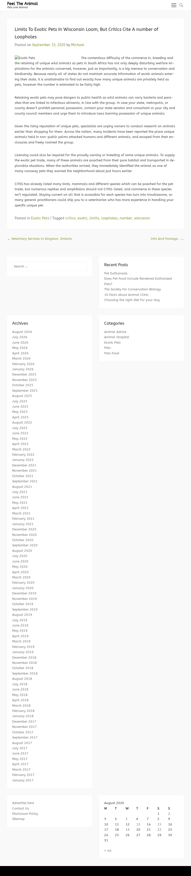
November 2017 (24, 727)
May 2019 (20, 630)
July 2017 (19, 748)
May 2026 (20, 348)
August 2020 (22, 551)
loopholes (109, 218)
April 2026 (20, 353)
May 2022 (20, 438)
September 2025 (25, 390)
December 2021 (24, 465)
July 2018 (19, 684)
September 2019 (25, 609)
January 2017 (23, 780)
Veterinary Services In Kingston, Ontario (39, 239)
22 (159, 829)
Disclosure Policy (25, 813)
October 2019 (22, 604)
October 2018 (22, 668)
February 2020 (23, 582)
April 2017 (20, 764)
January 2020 (23, 588)
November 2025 (24, 380)
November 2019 (24, 599)
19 (128, 829)
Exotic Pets (40, 218)
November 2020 (24, 535)
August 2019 (22, 615)
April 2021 (20, 508)
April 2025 (20, 417)
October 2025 (22, 385)
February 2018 (23, 711)
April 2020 (20, 572)
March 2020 (21, 577)
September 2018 (25, 673)
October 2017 (22, 732)
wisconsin (142, 218)
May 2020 (20, 566)
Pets (107, 348)
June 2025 (20, 406)
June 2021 (20, 497)
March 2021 (21, 513)
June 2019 (20, 625)
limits (94, 218)
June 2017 (20, 753)
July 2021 (19, 492)
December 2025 (24, 374)
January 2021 (23, 524)
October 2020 (22, 540)
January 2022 (23, 460)
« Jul (108, 850)
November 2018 (24, 663)
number (126, 218)
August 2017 (22, 743)
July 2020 (19, 556)
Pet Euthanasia (115, 273)
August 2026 (22, 332)
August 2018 (22, 679)
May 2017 (20, 759)
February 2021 (23, 518)
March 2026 (21, 358)
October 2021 (22, 476)
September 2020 (25, 545)
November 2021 (24, 470)
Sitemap (18, 819)
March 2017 (21, 769)
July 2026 (19, 337)
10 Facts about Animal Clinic (126, 295)
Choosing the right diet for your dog (132, 300)
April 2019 (20, 636)
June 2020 (20, 561)
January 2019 (23, 652)
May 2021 (20, 502)
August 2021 (22, 487)
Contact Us (20, 808)
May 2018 (20, 695)
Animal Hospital (116, 337)
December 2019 (24, 593)
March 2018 (21, 705)
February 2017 (23, 775)
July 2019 (19, 620)
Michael (77, 45)
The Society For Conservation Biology (132, 289)
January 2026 (23, 369)
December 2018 (24, 657)
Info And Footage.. (167, 239)
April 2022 (20, 444)
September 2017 (25, 737)
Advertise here (23, 803)
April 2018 (20, 700)
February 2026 (23, 364)
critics (70, 218)
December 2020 (24, 529)
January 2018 (23, 716)
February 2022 (23, 454)
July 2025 (19, 401)
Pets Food (111, 353)
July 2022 (19, 428)
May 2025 (20, 412)
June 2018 (20, 689)
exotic (83, 218)
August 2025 (22, 396)
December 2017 (24, 721)
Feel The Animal (22, 3)
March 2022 (21, 449)
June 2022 (20, 433)
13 (138, 824)
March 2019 (21, 641)
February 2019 (23, 647)
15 (159, 824)
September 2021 (25, 481)
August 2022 (22, 422)
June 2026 (20, 342)
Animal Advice (115, 332)
